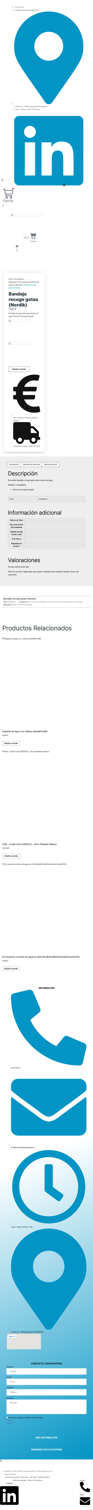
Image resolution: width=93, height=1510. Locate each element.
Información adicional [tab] (31, 464)
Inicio (11, 279)
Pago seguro (24, 1477)
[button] (64, 185)
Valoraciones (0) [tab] (50, 464)
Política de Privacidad (33, 1418)
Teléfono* (10, 1388)
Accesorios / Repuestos (37, 602)
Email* (9, 1377)
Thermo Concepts (25, 605)
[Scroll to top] (1, 1508)
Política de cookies (44, 1477)
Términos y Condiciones (34, 1480)
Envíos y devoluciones (12, 1477)
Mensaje (9, 1398)
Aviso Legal (33, 1477)
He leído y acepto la (25, 1418)
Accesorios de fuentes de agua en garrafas (65, 602)
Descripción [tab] (14, 464)
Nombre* (10, 1367)
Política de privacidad (19, 1480)
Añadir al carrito (19, 369)
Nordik (14, 605)
